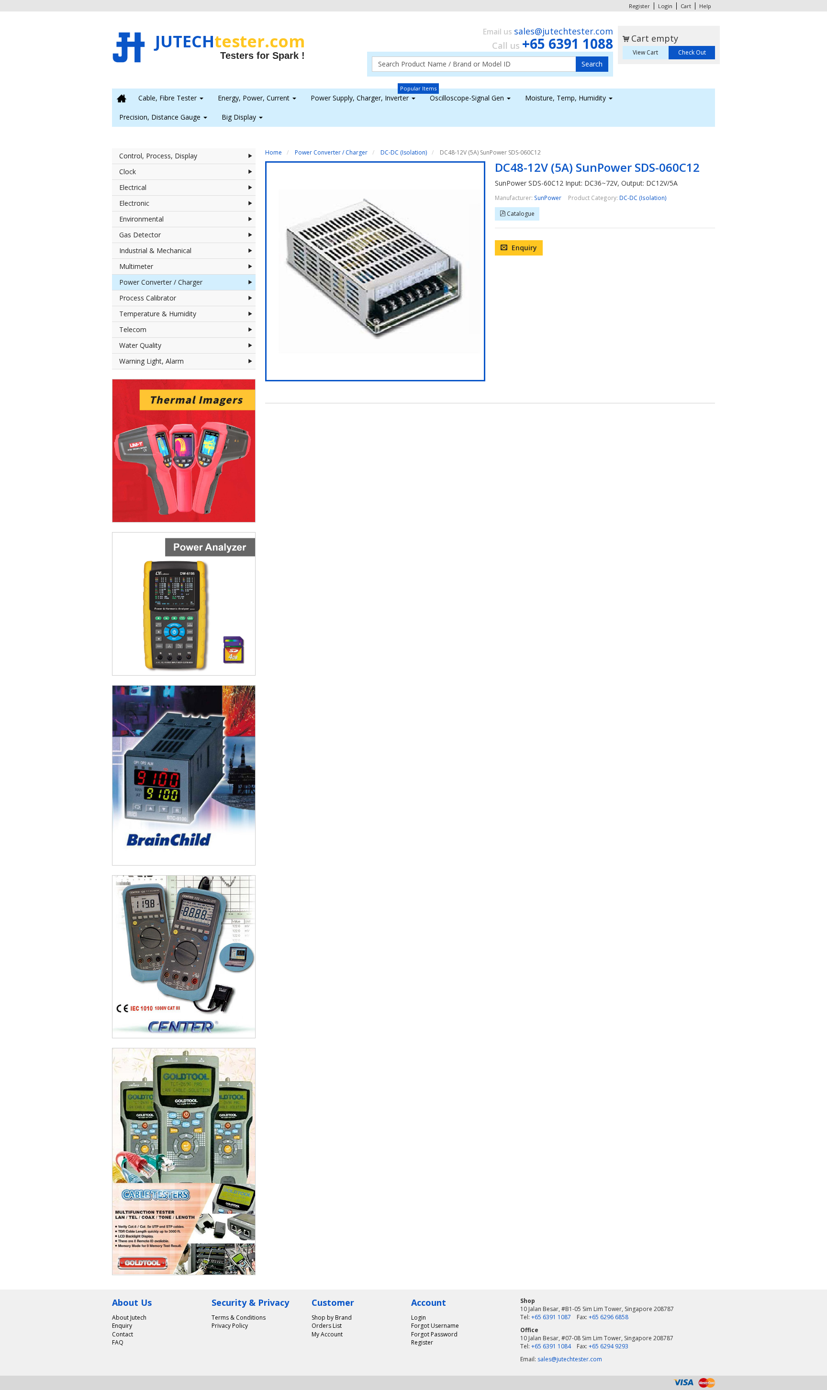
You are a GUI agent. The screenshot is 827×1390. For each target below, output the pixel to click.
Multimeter (136, 266)
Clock (127, 171)
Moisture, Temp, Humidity (566, 97)
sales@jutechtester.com (563, 31)
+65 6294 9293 (608, 1346)
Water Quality (140, 345)
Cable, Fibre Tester (168, 97)
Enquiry (523, 247)
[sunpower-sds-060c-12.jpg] (375, 271)
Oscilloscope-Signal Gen (468, 97)
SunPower (547, 197)
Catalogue (520, 214)
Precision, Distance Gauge (160, 117)
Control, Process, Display (158, 155)
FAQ (117, 1342)
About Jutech (129, 1317)
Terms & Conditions (239, 1317)
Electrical (132, 187)
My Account (327, 1334)
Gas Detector (140, 234)
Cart (686, 6)
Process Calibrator (147, 297)
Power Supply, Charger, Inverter (361, 97)
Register (639, 6)
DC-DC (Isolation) (403, 152)
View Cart (645, 52)
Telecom (132, 329)
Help (705, 6)
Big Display (240, 117)
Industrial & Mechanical (155, 250)
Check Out (692, 52)
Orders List (327, 1326)
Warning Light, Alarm (151, 361)
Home (273, 152)
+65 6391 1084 (551, 1346)
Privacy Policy (230, 1326)
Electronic (134, 203)
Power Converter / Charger (160, 282)
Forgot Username (435, 1326)
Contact (122, 1334)
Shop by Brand (332, 1317)
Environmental (141, 218)
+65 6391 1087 (551, 1317)
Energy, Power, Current (254, 97)
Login (665, 6)
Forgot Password (434, 1334)
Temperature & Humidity (157, 313)
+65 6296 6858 (608, 1317)
